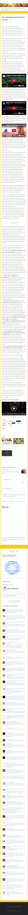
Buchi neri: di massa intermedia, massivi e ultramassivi (15, 756)
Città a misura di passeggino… (11, 721)
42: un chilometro (9, 750)
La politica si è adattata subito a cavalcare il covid (15, 775)
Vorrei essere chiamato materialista (12, 865)
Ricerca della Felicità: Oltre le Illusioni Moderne (14, 609)
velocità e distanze (6, 456)
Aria (7, 834)
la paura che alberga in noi (10, 839)
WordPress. (18, 910)
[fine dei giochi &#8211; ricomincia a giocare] (18, 441)
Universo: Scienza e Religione (11, 859)
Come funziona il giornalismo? (11, 702)
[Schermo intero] (24, 414)
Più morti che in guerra (10, 891)
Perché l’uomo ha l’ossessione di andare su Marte (14, 668)
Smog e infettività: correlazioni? (11, 769)
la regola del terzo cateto (10, 727)
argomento (8, 821)
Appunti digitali (8, 743)
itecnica (17, 578)
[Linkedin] (11, 551)
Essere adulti (8, 656)
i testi (11, 8)
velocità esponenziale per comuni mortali (13, 884)
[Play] (3, 414)
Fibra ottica (8, 739)
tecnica (16, 600)
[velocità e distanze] (7, 453)
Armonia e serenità (9, 828)
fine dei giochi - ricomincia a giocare (16, 501)
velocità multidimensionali (10, 801)
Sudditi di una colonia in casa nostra (12, 629)
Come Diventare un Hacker (10, 649)
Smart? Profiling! (9, 732)
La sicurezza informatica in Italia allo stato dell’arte (15, 715)
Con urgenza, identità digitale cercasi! (12, 661)
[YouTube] (14, 551)
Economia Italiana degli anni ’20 (11, 878)
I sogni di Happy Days (10, 782)
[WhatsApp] (17, 551)
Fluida (13, 910)
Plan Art (9, 601)
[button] (14, 408)
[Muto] (22, 414)
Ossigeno (7, 795)
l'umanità (6, 8)
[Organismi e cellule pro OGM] (7, 441)
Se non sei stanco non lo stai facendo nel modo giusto (15, 815)
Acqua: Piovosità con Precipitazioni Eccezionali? (14, 615)
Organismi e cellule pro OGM (11, 871)
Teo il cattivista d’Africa (10, 852)
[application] (14, 408)
